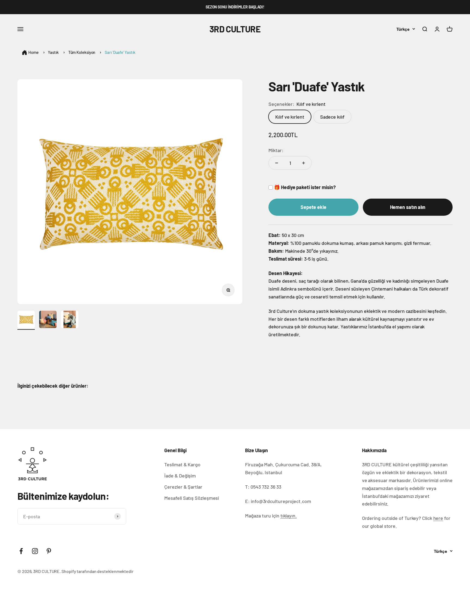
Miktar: (275, 150)
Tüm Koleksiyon (81, 52)
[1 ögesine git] (26, 320)
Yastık (53, 52)
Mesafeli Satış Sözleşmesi (191, 498)
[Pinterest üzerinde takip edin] (48, 551)
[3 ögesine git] (69, 320)
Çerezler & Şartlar (183, 487)
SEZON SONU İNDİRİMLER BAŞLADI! (235, 7)
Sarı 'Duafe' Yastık (120, 52)
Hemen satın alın (408, 207)
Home (33, 52)
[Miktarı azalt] (277, 162)
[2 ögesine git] (48, 320)
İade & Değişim (180, 476)
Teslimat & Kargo (182, 464)
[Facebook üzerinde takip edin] (21, 551)
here (438, 518)
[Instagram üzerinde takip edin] (35, 551)
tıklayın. (288, 516)
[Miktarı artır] (303, 162)
